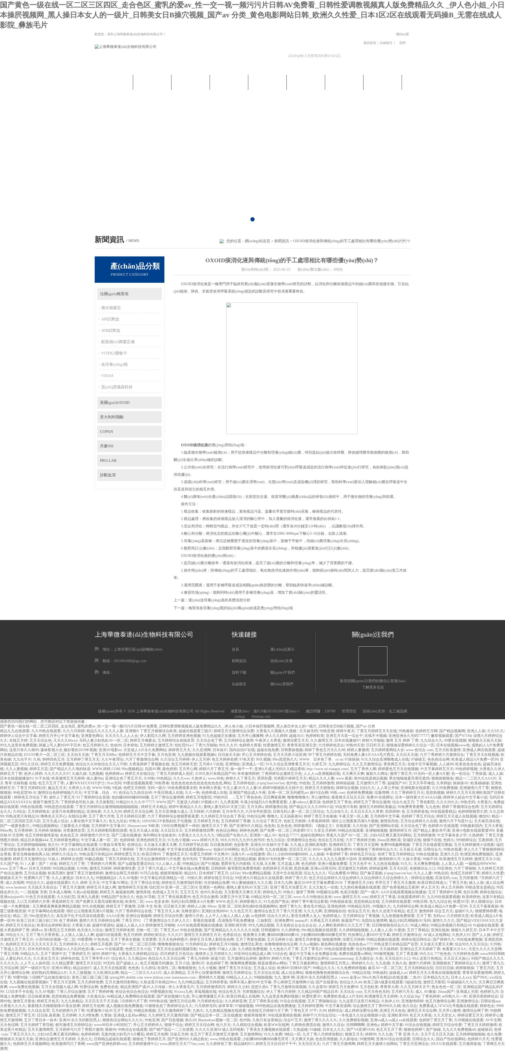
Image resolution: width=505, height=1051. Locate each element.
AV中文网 (493, 1020)
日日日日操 (444, 968)
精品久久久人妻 (321, 778)
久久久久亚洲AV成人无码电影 (219, 1030)
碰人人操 (476, 883)
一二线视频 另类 (33, 892)
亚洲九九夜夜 (88, 897)
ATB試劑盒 (110, 330)
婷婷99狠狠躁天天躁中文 (282, 788)
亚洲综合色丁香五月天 (123, 778)
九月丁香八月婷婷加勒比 (322, 1034)
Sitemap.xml (260, 716)
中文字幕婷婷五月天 (436, 769)
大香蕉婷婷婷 (318, 821)
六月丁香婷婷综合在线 (133, 911)
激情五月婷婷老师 (119, 930)
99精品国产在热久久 (117, 897)
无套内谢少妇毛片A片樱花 (122, 1034)
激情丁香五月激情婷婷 (84, 873)
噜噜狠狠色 (187, 968)
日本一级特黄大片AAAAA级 (418, 797)
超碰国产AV (397, 783)
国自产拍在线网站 (451, 1039)
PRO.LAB (108, 460)
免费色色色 (109, 987)
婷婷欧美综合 (155, 935)
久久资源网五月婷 (51, 849)
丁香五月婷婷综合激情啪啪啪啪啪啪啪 (107, 807)
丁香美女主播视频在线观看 (268, 1030)
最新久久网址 (377, 774)
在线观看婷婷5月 (411, 897)
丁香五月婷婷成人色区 (174, 774)
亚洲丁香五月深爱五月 (288, 887)
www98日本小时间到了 (112, 1025)
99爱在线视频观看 (138, 783)
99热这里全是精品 (479, 887)
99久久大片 (228, 745)
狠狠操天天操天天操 (484, 740)
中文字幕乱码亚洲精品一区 (162, 878)
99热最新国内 (471, 826)
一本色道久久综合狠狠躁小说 (362, 1015)
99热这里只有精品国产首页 (396, 944)
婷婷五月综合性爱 (168, 916)
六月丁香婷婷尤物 (360, 840)
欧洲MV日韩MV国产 (294, 968)
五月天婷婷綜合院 (418, 968)
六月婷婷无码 (205, 1006)
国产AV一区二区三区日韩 (135, 944)
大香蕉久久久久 (13, 1006)
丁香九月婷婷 (198, 958)
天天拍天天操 (78, 755)
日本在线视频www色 (453, 745)
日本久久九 (84, 878)
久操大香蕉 (411, 859)
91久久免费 (273, 1034)
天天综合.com (351, 992)
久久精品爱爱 (63, 963)
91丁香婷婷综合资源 (93, 797)
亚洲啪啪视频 (376, 830)
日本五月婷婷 (40, 868)
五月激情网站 (251, 1034)
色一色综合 (460, 774)
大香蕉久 (484, 802)
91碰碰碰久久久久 (462, 982)
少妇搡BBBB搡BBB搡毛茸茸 (323, 935)
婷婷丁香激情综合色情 (460, 807)
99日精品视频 (64, 868)
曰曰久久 (367, 788)
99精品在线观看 (350, 830)
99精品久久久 (324, 968)
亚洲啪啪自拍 (335, 911)
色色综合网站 (227, 830)
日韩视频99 (270, 930)
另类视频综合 (253, 992)
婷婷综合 (335, 1011)
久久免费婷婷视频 (351, 968)
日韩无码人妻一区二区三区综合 (298, 812)
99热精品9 (190, 864)
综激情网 (381, 793)
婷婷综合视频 (347, 788)
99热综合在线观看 (132, 1030)
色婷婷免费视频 (359, 793)
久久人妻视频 (17, 769)
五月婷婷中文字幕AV (108, 826)
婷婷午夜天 (345, 731)
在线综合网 (77, 816)
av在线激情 (256, 854)
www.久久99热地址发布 (313, 897)
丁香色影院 (425, 802)
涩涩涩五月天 (300, 849)
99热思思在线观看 (59, 807)
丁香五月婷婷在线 (119, 859)
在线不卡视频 (376, 736)
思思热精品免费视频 (68, 996)
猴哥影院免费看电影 (244, 868)
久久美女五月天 (46, 958)
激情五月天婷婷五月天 (202, 935)
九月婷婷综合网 (405, 906)
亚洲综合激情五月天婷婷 (55, 1039)
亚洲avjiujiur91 (12, 897)
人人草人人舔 (452, 864)
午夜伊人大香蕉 (268, 740)
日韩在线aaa (490, 1001)
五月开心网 (188, 769)
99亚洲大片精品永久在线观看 (259, 878)
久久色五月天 (241, 911)
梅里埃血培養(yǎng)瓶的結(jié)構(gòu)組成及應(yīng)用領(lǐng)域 (240, 608)
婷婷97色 (108, 954)
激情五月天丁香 (214, 826)
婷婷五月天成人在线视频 (456, 816)
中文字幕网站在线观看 (79, 845)
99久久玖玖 (29, 764)
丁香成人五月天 (13, 949)
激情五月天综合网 (422, 1011)
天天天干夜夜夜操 (483, 906)
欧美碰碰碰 (480, 783)
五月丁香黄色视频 (250, 939)
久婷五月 (319, 764)
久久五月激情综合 (367, 764)
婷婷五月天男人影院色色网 (212, 939)
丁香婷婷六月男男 (101, 864)
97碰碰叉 (418, 759)
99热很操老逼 (341, 902)
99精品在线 (361, 973)
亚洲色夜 (94, 812)
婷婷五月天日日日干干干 (276, 1044)
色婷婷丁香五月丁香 (435, 1020)
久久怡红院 (66, 897)
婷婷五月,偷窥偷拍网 (117, 892)
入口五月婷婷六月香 (33, 902)
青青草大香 (389, 987)
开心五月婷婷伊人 (148, 1025)
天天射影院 (104, 802)
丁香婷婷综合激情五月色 (281, 774)
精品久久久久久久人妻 (105, 731)
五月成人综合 (264, 968)
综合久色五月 (403, 802)
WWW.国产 (165, 802)
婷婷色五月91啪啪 (224, 944)
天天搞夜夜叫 (291, 816)
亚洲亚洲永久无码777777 (408, 736)
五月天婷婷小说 (280, 939)
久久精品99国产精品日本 (317, 992)
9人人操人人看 (168, 864)
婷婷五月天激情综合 (29, 859)
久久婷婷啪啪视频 (353, 930)
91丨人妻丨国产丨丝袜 (38, 864)
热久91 (53, 845)
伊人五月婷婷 (452, 887)
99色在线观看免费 (339, 949)
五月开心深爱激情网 (203, 973)
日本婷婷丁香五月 (213, 873)
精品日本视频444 (34, 840)
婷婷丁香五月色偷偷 (320, 816)
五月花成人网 (288, 864)
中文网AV (221, 854)
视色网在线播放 (333, 944)
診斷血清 (108, 475)
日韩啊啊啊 (355, 1025)
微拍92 (484, 816)
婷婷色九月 (272, 892)
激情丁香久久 (290, 906)
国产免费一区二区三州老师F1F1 (286, 830)
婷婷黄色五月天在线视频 (398, 769)
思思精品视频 (245, 859)
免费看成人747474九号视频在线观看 (448, 1006)
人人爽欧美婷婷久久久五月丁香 (344, 925)
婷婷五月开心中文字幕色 (59, 736)
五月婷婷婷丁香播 (235, 821)
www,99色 (216, 778)
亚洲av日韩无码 (323, 868)
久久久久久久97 (57, 774)
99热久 (288, 892)
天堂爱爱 (149, 939)
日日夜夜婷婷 (221, 845)
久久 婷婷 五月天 (86, 883)
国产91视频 (210, 864)
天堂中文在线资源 (287, 873)
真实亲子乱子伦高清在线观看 (80, 916)
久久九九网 (313, 911)
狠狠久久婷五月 (464, 930)
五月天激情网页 (40, 1030)
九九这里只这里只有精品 (359, 1001)
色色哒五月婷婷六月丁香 (268, 1011)
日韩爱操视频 (292, 750)
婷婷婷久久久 (362, 963)
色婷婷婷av (114, 774)
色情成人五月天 (165, 892)
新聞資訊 (152, 81)
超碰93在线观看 (109, 935)
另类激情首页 (74, 830)
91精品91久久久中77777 (135, 802)
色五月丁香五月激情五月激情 (214, 1034)
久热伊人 (198, 778)
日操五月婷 (179, 1034)
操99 (95, 954)
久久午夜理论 (112, 759)
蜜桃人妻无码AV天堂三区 (224, 807)
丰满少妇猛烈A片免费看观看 (263, 802)
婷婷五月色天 (48, 1001)
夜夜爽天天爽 (254, 935)
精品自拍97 (82, 968)
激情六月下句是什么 (455, 821)
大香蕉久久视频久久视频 (276, 731)
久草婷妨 (443, 783)
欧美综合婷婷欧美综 (53, 925)
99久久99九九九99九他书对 (242, 840)
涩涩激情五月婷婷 (352, 868)
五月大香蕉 (493, 826)
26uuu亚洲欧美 (389, 840)
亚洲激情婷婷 (412, 1001)
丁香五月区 (485, 968)
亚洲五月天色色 (392, 1011)
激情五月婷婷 (100, 868)
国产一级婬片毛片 (35, 968)
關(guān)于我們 (306, 81)
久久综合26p (410, 996)
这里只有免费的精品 (68, 812)
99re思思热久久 (284, 759)
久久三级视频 (80, 973)
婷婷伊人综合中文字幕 (18, 736)
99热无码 (467, 802)
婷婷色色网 (249, 830)
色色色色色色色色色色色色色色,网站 (201, 783)
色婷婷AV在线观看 (443, 826)
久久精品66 (137, 958)
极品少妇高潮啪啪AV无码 (410, 921)
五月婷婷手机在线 (193, 845)
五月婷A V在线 (211, 764)
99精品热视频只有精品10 (451, 925)
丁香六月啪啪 (206, 745)
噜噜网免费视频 (243, 963)
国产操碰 (433, 1030)
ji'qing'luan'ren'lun (270, 783)
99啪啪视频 (263, 977)
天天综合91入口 (397, 958)
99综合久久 (35, 883)
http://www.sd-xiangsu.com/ (328, 769)
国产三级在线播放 (126, 835)
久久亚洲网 (201, 750)
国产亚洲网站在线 (383, 826)
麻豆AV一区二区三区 (385, 968)
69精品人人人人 (239, 977)
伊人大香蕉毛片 (181, 987)
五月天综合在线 (266, 973)
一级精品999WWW (480, 864)
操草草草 (225, 1006)
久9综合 (19, 812)
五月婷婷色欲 (244, 783)
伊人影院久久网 (153, 736)
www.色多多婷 (157, 902)
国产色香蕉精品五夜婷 (400, 887)
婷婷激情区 (303, 826)
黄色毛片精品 (314, 906)
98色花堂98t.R (24, 793)
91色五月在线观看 (40, 897)
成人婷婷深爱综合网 (361, 1011)
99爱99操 (20, 977)
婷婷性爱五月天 (127, 854)
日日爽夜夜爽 (274, 797)
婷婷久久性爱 (493, 873)
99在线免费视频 (469, 939)
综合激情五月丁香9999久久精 (377, 1006)
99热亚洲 (327, 731)
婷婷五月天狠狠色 (319, 788)
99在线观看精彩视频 (284, 1015)
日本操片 (220, 750)
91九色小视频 (179, 840)
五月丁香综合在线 (145, 883)
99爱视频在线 (161, 992)
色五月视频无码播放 (156, 963)
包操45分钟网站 (226, 849)
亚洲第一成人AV (263, 835)
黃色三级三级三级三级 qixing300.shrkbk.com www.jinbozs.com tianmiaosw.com (134, 977)
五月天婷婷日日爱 (130, 816)
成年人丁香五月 (62, 797)
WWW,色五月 (227, 902)
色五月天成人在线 (144, 830)
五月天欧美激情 (448, 750)
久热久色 (399, 963)
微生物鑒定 (111, 308)
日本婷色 (130, 745)
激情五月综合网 (182, 1001)
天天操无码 (308, 731)
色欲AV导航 (145, 897)
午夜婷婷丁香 (337, 854)
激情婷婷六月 (389, 859)
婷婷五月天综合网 (138, 812)
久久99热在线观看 (46, 731)
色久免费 (494, 1034)
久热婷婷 (475, 835)
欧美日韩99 (151, 854)
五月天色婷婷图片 (173, 939)
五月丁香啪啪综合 (322, 1001)
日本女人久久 (333, 1030)
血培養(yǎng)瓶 (114, 364)
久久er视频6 (309, 944)
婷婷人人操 (196, 906)
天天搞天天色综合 (42, 887)
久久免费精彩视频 (353, 1020)
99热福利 (379, 973)
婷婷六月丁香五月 (214, 769)
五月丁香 (423, 916)
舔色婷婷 (169, 769)
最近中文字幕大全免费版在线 (313, 954)
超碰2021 (296, 736)
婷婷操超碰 (345, 783)
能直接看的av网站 (272, 963)
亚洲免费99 (284, 921)
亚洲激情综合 (468, 1001)
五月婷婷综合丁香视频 (361, 916)
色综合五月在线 (331, 840)
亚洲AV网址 (61, 968)
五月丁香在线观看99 (173, 897)
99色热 (304, 783)
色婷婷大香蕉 (250, 745)
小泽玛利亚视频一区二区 (55, 939)
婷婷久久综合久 (64, 854)
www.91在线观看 (109, 949)
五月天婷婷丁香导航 (36, 1025)
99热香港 (161, 783)
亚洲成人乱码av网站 (129, 1015)
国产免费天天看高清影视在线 (99, 902)
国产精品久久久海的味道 (70, 769)
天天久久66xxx (65, 740)
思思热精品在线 (367, 902)
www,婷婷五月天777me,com (182, 1044)
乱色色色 (284, 826)
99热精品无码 (358, 906)
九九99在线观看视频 (443, 897)
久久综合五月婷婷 (175, 759)
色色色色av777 (360, 944)
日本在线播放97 (347, 740)
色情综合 (134, 845)
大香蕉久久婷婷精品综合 (138, 954)
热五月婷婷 (132, 935)
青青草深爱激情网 (477, 973)
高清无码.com (446, 878)
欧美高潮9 (56, 873)
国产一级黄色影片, (15, 826)
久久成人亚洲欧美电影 (308, 845)
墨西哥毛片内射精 (235, 864)
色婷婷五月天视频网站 (31, 1044)
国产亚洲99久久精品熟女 (188, 1039)
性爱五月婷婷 (201, 854)
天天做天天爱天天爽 (436, 944)
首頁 (235, 649)
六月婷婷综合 (196, 944)
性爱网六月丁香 (37, 878)
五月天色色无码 (377, 992)
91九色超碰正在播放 (219, 736)
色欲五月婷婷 (295, 821)
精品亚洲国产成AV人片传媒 (143, 987)
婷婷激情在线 (276, 807)
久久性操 (359, 826)
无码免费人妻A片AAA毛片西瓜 (368, 755)
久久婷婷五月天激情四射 (168, 1015)
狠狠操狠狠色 (442, 778)
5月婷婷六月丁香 (133, 1001)
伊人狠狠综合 (482, 902)
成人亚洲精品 (174, 973)
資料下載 (267, 81)
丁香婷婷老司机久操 (77, 802)
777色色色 (442, 954)
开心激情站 (320, 797)
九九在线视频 (276, 849)
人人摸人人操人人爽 (77, 935)
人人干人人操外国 (35, 963)
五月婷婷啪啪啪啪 (31, 845)
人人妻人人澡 (381, 930)
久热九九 (84, 1039)
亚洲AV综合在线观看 (393, 1039)
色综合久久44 (351, 982)
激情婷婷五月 (400, 830)
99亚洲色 (444, 868)
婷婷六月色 (280, 958)
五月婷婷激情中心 (143, 1044)
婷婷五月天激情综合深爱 (234, 731)
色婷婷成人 (331, 916)
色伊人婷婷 (33, 774)
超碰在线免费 (268, 750)
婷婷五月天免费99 (343, 987)
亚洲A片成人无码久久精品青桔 (279, 769)
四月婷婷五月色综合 (176, 954)
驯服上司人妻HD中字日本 (60, 745)
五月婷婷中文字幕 (385, 816)
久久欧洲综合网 (106, 973)
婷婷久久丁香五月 (240, 778)
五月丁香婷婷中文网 (444, 892)
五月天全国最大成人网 (59, 987)
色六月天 (223, 1025)
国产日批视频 (172, 1020)
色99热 (244, 1020)
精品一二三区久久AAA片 (475, 778)
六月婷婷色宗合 (331, 745)
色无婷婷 (308, 864)
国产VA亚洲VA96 (360, 1030)
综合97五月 (293, 1020)
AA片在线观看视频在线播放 (403, 892)
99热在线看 (452, 849)
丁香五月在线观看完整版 (432, 845)
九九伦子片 (22, 759)
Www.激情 (207, 949)
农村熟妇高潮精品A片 (49, 973)
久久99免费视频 (445, 788)
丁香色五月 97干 (303, 1011)
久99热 (149, 778)
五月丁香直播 (407, 954)
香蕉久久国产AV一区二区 (347, 835)
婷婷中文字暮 (392, 1025)
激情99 (264, 958)
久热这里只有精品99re (158, 982)
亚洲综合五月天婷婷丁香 (420, 949)
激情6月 (197, 963)
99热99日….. (223, 797)
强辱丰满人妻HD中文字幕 (250, 982)
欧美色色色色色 (468, 764)
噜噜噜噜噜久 (298, 797)
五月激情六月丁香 (371, 783)
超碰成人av (398, 973)
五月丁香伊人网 (363, 769)
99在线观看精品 (443, 812)
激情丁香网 (305, 892)
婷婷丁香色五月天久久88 (325, 750)
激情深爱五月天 (296, 740)
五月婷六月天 (402, 992)
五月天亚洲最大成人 (171, 812)
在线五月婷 (18, 740)
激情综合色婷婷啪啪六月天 (60, 793)
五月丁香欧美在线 (263, 1001)
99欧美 (153, 826)
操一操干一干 (241, 769)
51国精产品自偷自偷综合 (49, 977)
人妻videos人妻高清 (304, 802)
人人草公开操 (388, 788)
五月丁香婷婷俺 (100, 992)
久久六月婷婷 (74, 731)
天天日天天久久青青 (366, 812)
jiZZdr (235, 873)
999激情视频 (383, 954)
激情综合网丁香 (475, 1011)
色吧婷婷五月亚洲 (277, 868)
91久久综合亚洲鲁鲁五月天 (288, 764)
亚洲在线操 (440, 930)
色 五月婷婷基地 (415, 812)
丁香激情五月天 (175, 854)
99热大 (134, 821)
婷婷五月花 (38, 769)
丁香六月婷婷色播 (150, 849)
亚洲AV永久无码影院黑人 (317, 977)
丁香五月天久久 (22, 1034)
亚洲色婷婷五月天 (151, 840)
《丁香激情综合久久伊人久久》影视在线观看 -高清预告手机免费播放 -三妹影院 (207, 921)
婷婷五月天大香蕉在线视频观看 (435, 973)
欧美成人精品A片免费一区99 (474, 759)
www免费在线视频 (24, 987)
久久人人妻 (422, 873)
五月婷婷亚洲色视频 (184, 736)
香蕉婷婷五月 (63, 902)
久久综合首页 (39, 1011)
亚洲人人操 (476, 731)
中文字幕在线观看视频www (189, 849)
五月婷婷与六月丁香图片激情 (79, 1030)
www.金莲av (350, 977)
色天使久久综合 (90, 930)
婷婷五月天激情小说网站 (377, 1044)
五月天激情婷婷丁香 (174, 1011)
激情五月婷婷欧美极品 (377, 807)
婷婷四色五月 (53, 759)
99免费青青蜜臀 (410, 807)
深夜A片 (238, 854)
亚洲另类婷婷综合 (483, 996)
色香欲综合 (232, 935)
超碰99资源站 (103, 925)
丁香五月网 (9, 954)
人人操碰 (316, 854)
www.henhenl (16, 887)
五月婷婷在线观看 (396, 902)
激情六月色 (194, 916)
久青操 (106, 1015)
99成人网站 (419, 925)
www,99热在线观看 (225, 1039)
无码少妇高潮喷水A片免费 (192, 902)
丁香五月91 (131, 921)
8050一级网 (322, 849)
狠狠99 (110, 1030)
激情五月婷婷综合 (237, 973)
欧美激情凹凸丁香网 (68, 1044)
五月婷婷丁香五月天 (82, 759)
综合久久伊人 (278, 916)
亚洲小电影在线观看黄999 (473, 830)
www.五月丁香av (13, 868)
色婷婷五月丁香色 (337, 802)
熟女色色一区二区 (446, 987)
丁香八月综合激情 (71, 992)
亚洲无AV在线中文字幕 (269, 845)
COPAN (106, 431)
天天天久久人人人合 (121, 736)
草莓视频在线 (205, 992)
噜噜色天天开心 (53, 816)
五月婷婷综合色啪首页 (176, 740)
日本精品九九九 (436, 977)
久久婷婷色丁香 (219, 1044)
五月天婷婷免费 (90, 982)
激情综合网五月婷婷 (121, 873)
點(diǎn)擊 (155, 294)
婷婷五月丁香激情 (120, 906)
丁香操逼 (479, 774)
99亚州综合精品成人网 (252, 954)
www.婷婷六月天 (205, 840)
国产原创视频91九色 (173, 996)
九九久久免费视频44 (459, 1030)
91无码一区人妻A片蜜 (432, 774)
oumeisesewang (341, 958)
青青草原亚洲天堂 (301, 745)
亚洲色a (372, 1025)
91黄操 (399, 930)
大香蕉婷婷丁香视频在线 (149, 764)
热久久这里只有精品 (388, 911)
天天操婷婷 (389, 949)
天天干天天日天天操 (437, 1034)
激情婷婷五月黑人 (335, 963)
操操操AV (461, 783)
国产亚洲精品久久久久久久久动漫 (231, 930)
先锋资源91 (190, 911)
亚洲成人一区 (253, 764)
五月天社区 (398, 868)
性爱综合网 (89, 987)
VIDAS (107, 376)
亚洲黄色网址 (92, 736)
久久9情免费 (88, 1015)
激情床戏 (143, 892)
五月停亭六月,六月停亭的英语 (246, 812)
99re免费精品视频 (256, 873)
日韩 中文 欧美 (149, 906)
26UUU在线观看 (444, 1044)
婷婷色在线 (70, 958)
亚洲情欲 (232, 764)
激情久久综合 (333, 1025)
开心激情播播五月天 (208, 996)
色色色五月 (69, 835)
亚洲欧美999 (397, 1015)
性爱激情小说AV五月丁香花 (109, 1011)
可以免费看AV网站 (343, 873)
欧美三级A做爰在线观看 (383, 982)
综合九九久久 (315, 873)
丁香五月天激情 (72, 887)
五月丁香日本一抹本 (40, 1020)
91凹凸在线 (149, 873)
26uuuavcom (136, 826)
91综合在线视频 (293, 1001)
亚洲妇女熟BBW (214, 911)
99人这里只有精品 (427, 958)
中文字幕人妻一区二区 (99, 840)
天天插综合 (364, 958)
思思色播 (301, 868)
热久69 (190, 1020)
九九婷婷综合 (339, 764)
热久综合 (409, 1006)
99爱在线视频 (455, 740)
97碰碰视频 (244, 1006)
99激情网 (367, 1039)
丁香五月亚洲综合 (414, 1044)
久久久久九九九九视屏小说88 (332, 859)
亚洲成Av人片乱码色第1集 (73, 949)
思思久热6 (259, 987)
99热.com (337, 793)
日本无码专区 (39, 949)
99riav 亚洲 (216, 906)
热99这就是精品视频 (370, 778)
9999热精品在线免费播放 (275, 1006)
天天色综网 (9, 1025)
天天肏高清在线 (487, 821)
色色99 (115, 745)
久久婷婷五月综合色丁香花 (223, 816)
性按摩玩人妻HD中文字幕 (369, 935)
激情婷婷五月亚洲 (132, 887)
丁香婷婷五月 (79, 954)
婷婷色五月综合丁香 (30, 797)
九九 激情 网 (284, 977)
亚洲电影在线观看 (415, 788)
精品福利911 (244, 1044)
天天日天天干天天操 (101, 1001)
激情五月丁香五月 (20, 1015)
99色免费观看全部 (182, 788)
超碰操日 (484, 1030)
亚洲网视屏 (367, 859)
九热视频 (95, 774)
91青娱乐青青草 (112, 845)
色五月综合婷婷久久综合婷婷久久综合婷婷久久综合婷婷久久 (359, 878)
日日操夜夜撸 (39, 996)
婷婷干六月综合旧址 (319, 1015)
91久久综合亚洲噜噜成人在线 (385, 759)
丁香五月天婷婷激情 (480, 1025)
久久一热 (192, 793)
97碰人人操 (227, 949)
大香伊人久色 (79, 788)
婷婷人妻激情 (358, 750)
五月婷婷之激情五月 (156, 745)
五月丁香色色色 (248, 797)
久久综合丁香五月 (267, 821)
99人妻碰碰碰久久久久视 (251, 883)
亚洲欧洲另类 (235, 925)
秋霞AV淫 (461, 902)
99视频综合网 (327, 892)
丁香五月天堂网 (365, 845)
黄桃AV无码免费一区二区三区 (282, 859)
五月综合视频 (35, 873)
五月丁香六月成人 (152, 868)
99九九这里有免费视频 (18, 745)
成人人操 (495, 774)
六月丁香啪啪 (465, 868)
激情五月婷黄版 (307, 939)
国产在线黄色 (327, 982)
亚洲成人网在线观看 (479, 750)
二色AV (415, 977)
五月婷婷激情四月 (210, 987)
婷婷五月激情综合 (406, 935)
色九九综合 (118, 821)
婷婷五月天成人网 (101, 887)
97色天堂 (246, 759)
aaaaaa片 (301, 921)
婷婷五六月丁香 (72, 864)
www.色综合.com (419, 750)
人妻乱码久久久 (18, 958)
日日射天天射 (174, 906)
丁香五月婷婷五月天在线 (376, 731)
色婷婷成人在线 (214, 793)
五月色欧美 (369, 987)
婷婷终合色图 (72, 859)
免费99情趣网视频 (395, 845)
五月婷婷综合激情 (238, 740)
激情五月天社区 (88, 963)
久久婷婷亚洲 (236, 1001)
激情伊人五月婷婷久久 (213, 954)
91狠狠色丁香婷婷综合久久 (375, 849)
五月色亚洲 (166, 755)
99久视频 (263, 759)
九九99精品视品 (191, 982)
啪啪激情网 (331, 939)
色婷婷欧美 (315, 736)
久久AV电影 (128, 878)
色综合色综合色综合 (131, 992)
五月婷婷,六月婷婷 (205, 812)
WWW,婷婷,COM (106, 769)
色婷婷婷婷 (90, 1034)
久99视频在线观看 (468, 1020)
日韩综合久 (432, 849)
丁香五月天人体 (166, 911)
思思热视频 (435, 793)
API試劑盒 (110, 319)
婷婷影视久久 (251, 902)
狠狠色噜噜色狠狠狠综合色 (327, 973)
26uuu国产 (446, 992)
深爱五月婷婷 (353, 939)
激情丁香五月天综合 (234, 968)
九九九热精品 (72, 1001)
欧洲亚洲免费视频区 (476, 854)
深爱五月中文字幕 (234, 897)
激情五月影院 (434, 982)
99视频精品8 (106, 878)
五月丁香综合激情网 (167, 797)
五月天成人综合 (55, 821)
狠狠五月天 (354, 1034)
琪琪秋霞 (264, 778)
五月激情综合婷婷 (242, 958)
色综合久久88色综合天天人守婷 (101, 764)
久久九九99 (112, 812)
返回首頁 (369, 43)
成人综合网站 (292, 973)
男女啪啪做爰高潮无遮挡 (409, 778)
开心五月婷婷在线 (256, 755)
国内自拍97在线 (242, 750)
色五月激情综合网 (440, 1001)
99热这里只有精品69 (95, 854)
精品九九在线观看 (14, 731)
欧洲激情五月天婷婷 (381, 996)
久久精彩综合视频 (247, 1025)
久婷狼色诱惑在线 (305, 1025)
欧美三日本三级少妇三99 (37, 921)
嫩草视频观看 (442, 736)
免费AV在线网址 (379, 797)
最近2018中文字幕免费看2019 (318, 883)
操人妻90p (95, 778)
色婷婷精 (127, 840)
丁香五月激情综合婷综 (310, 958)
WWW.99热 (101, 788)
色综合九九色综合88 (135, 793)
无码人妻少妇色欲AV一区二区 (103, 740)
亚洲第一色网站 (212, 887)
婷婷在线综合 (491, 892)
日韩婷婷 (218, 868)
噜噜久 (272, 816)
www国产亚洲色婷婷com (107, 1044)
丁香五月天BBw (104, 755)
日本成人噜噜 (60, 892)
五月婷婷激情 (323, 783)
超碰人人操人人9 (130, 925)
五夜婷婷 (485, 840)
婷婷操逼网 (378, 868)
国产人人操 (481, 935)
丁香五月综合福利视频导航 (175, 949)
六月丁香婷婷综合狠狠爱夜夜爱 (173, 816)
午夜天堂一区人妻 (353, 816)
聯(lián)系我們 (402, 38)
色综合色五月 (229, 992)
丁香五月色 (458, 883)
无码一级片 (156, 788)
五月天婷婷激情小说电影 (474, 845)
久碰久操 (79, 774)
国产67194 (463, 736)
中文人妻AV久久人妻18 (242, 788)
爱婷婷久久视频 (211, 977)
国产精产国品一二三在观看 (171, 1030)
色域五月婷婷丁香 (465, 873)
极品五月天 (57, 788)
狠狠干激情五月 (46, 802)
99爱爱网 (84, 939)
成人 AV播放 (425, 992)
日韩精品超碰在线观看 (112, 1039)
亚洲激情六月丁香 (474, 788)
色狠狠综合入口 (422, 868)
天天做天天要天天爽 (160, 845)
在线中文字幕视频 (422, 764)
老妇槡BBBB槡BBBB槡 (130, 797)
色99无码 (189, 859)
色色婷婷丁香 (217, 963)
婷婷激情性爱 (124, 868)
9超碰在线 (413, 982)
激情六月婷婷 (419, 963)
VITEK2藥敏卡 (114, 353)
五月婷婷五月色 (206, 821)
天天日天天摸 (407, 755)
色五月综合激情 (205, 897)
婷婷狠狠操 (465, 968)
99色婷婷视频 (466, 769)
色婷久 (448, 840)
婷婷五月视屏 (101, 944)
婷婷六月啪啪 (373, 740)
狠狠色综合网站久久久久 (122, 1020)
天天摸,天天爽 (263, 864)
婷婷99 (370, 1034)
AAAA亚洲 (115, 916)
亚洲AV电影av (110, 750)
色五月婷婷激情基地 (41, 835)
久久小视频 (207, 968)
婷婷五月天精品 (154, 807)
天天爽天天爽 (353, 774)
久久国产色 (9, 864)
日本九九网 (283, 883)
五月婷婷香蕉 (216, 982)
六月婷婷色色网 (465, 954)
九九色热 (432, 807)
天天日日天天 (171, 830)
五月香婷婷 (23, 830)
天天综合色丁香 (209, 740)
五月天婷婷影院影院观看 (107, 830)
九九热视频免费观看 (398, 916)
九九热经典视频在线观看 (360, 887)
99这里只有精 (346, 807)
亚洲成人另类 (467, 992)
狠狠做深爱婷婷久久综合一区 (410, 745)
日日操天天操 (229, 755)
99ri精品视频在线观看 (319, 930)
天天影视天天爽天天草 (242, 892)
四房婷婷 (392, 812)
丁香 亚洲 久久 (407, 1034)
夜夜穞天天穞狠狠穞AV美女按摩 (54, 1006)
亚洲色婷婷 (336, 906)
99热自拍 (441, 873)
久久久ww (181, 778)
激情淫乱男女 (251, 944)
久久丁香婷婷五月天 (407, 793)
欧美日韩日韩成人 (432, 883)
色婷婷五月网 (426, 731)
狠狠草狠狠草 (171, 873)
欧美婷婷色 (471, 897)
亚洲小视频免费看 (332, 864)
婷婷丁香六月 (296, 878)
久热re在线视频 (85, 892)
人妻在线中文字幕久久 (88, 821)
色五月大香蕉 (421, 1015)
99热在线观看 (31, 807)
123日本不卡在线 (19, 992)
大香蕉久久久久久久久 (196, 835)
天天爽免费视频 (426, 864)
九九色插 (382, 963)
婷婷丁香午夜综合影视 (309, 902)
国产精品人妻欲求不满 (431, 830)
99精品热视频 (145, 1011)
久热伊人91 (461, 935)
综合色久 (118, 958)
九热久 (198, 1011)
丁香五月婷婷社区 (31, 788)
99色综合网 (256, 816)
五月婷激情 (468, 878)
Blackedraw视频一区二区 (218, 1020)
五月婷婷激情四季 (199, 830)
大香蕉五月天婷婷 (324, 921)
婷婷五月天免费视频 (57, 764)
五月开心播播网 (250, 736)
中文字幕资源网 (338, 1006)
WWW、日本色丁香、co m (321, 759)
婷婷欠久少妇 (238, 987)
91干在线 (42, 778)
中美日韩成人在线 (168, 793)
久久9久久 (495, 731)
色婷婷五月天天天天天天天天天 (31, 944)
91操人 (53, 859)
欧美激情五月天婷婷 (68, 778)
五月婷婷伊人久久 (73, 944)
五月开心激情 (449, 1011)
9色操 (117, 788)
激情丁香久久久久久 (320, 1020)
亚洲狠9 (131, 731)
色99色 (291, 783)
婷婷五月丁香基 (383, 897)
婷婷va (36, 930)
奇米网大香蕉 (210, 788)
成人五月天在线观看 (109, 968)
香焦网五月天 (394, 764)
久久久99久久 (447, 802)
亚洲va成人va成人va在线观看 (393, 1020)
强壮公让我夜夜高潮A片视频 (354, 821)
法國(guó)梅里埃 (114, 294)
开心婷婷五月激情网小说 (293, 982)
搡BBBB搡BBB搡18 (282, 935)
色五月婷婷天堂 (184, 764)
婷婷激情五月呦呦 (160, 925)
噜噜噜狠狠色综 (170, 944)
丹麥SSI (106, 446)
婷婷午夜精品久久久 (185, 807)
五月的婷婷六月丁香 (68, 1011)
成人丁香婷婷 (123, 849)
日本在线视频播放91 (16, 778)
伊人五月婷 (200, 759)
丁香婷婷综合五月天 (215, 859)
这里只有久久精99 (24, 750)
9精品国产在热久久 (232, 835)
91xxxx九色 (183, 992)
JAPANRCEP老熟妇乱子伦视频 (166, 821)
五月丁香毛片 (311, 949)
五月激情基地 (470, 1044)
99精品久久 (29, 954)
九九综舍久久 (337, 812)
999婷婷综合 (466, 840)
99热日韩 (420, 902)
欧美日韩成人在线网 (243, 996)
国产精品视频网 (452, 731)
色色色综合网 (438, 759)
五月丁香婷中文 (53, 954)
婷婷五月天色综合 (20, 925)
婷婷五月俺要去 (143, 740)
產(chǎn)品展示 (190, 81)
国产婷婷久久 (444, 939)
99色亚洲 (152, 1020)
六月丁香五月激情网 (338, 1044)
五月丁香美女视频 (125, 939)
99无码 (108, 963)
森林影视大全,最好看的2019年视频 (69, 750)
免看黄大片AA (454, 949)
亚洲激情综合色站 (301, 840)
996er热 (6, 830)
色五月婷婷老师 (225, 759)
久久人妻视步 (63, 878)
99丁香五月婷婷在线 (324, 755)
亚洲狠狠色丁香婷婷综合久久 (456, 963)
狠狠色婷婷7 (414, 1030)
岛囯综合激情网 (374, 921)
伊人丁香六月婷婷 (281, 992)
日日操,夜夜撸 (48, 1015)
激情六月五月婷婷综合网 (99, 921)
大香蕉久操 (81, 925)
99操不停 (430, 859)
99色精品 (163, 778)
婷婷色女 (487, 1006)
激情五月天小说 (487, 859)
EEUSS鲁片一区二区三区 (44, 755)
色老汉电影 (349, 892)
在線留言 (386, 43)
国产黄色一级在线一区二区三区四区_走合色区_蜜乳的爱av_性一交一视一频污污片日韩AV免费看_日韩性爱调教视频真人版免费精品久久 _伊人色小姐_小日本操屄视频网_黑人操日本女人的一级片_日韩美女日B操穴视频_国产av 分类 (187, 726)
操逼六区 (218, 958)
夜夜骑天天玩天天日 (348, 797)
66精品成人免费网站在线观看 (131, 996)
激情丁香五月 (401, 774)
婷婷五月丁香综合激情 (372, 802)
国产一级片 (369, 892)
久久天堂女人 (444, 1015)
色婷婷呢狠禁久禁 (472, 812)
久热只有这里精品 (267, 1020)
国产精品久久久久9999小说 (311, 807)
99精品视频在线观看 (383, 939)
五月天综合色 (40, 740)
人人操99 (446, 764)
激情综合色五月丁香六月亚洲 (278, 911)
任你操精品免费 (217, 883)
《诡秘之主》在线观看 (332, 826)
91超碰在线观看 (486, 925)
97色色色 (101, 939)
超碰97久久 (464, 911)
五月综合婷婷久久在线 (418, 821)
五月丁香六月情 (101, 816)
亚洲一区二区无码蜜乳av (288, 793)
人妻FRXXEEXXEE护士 (85, 783)
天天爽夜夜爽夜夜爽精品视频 (56, 906)
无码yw (439, 916)
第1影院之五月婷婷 (59, 930)
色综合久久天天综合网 (166, 958)
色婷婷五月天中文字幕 (136, 755)
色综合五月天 (359, 911)
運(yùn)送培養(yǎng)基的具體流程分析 (219, 600)
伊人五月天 (430, 887)
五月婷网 (69, 1015)
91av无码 (114, 783)
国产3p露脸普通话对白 (136, 864)
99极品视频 (94, 859)
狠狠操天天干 (11, 878)
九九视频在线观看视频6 (196, 755)
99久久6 (426, 954)
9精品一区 (292, 1034)
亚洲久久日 (449, 854)
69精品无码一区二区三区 (271, 897)
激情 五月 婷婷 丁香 (402, 740)
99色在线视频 (191, 930)
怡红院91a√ (184, 745)
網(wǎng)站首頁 (113, 81)
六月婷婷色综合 (210, 1001)
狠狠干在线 (432, 840)
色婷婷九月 (489, 992)
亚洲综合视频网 (139, 916)
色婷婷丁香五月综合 (418, 816)
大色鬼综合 (96, 996)
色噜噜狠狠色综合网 (280, 944)
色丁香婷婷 (68, 921)
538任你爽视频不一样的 (180, 826)
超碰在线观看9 (58, 883)
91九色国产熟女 (276, 902)
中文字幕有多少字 (452, 835)
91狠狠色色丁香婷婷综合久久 (169, 1006)
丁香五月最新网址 (303, 963)
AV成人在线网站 (436, 935)
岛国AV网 (152, 769)
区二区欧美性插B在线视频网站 (252, 906)
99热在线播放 (427, 854)
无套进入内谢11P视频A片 (197, 802)
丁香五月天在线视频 (482, 755)
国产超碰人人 (127, 963)
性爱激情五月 (274, 745)
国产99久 (480, 977)
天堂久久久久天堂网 (485, 949)
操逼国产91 (350, 921)
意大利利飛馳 (112, 417)
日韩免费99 (342, 849)
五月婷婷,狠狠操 (47, 830)
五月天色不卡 (360, 864)
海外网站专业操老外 (159, 835)
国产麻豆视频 (371, 873)
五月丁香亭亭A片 (95, 958)
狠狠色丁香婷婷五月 (149, 1039)
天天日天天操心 (456, 958)
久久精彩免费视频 (252, 949)
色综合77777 (288, 835)
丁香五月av (169, 930)
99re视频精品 (132, 769)
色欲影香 (241, 845)
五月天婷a (255, 807)
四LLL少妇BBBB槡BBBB (287, 854)
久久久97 (175, 935)
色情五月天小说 (138, 949)
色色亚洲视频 (326, 1039)
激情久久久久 (443, 921)
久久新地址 (348, 1039)
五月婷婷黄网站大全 (387, 750)
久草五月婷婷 (325, 830)
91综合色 (279, 954)
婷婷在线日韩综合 (416, 939)
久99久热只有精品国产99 (215, 774)
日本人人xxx (461, 977)
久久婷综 (148, 968)
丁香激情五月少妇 (358, 883)
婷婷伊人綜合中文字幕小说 (465, 797)
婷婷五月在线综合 (139, 774)
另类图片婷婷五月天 (290, 778)
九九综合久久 (431, 740)
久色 (37, 759)
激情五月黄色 (24, 1001)
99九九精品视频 (261, 925)
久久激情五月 (321, 740)
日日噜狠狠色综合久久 (390, 925)
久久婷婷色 (290, 930)
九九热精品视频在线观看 (225, 1011)
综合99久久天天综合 (471, 944)
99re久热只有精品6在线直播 (384, 977)
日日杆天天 (375, 745)
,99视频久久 (381, 906)
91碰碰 (315, 1030)
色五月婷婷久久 (95, 745)
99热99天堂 (355, 745)
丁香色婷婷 (431, 996)
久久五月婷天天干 (415, 987)
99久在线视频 (93, 906)
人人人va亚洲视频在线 (322, 774)
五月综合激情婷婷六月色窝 (158, 859)
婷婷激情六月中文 (95, 835)
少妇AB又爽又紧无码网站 (390, 835)
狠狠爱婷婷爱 (486, 911)
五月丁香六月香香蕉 (42, 935)
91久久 (406, 864)
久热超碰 (300, 1030)
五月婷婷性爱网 (310, 1006)
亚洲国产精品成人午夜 (247, 793)
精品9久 (190, 873)
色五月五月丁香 (51, 783)
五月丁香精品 (418, 930)
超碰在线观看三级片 (195, 731)
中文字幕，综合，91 (100, 793)
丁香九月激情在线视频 (288, 987)
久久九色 (385, 1034)
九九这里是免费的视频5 (280, 996)
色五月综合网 (252, 849)
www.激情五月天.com (351, 897)
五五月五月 (189, 892)
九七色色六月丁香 (284, 949)
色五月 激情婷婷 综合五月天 (430, 911)
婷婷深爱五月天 (470, 1015)
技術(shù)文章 (229, 81)
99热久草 (194, 878)
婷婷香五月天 (179, 750)
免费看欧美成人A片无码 (343, 996)
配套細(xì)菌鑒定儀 (118, 342)
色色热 (269, 826)
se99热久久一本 (454, 996)
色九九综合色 (440, 902)
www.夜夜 (344, 778)
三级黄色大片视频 (74, 826)
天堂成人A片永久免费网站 (144, 750)
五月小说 (182, 963)
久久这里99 (317, 987)
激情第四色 (389, 821)
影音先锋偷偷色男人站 (31, 854)
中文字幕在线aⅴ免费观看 (189, 868)
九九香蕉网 (229, 802)
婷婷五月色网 (93, 1006)
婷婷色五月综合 (363, 854)
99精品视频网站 (45, 826)
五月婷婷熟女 (39, 812)
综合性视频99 (367, 949)
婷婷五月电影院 (198, 797)
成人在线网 (15, 883)
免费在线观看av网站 (355, 954)
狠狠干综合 (173, 1025)
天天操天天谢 (410, 849)
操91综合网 (319, 793)
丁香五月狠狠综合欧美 (158, 731)
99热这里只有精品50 (22, 816)
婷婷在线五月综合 (218, 878)
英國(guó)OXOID (115, 402)
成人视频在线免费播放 (124, 1006)
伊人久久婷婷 (276, 736)
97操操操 (352, 759)
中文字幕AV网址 (115, 883)
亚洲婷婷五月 (340, 845)
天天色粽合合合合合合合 (296, 925)
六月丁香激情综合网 (141, 759)
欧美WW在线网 (276, 1025)
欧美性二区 (134, 902)
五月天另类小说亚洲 (289, 755)
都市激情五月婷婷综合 (73, 1025)
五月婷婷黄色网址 (64, 840)
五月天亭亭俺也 (422, 783)
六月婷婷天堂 (458, 916)
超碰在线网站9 (312, 835)
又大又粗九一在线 (323, 887)
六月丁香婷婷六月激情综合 (442, 755)
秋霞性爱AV (311, 996)
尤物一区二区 (147, 930)
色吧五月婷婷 (134, 788)
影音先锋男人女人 (306, 916)
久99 (322, 1011)
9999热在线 (158, 1001)
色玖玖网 (470, 892)
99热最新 (406, 731)
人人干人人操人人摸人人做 (227, 916)
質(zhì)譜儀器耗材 (117, 387)
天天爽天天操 (302, 1039)
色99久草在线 (211, 892)
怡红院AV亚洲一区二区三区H (173, 887)
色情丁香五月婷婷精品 (395, 854)
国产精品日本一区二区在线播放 (216, 1015)
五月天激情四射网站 (121, 982)
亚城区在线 (412, 840)
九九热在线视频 (386, 864)
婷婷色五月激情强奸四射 (181, 883)
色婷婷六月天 (478, 1039)
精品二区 (20, 916)
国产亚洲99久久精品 (245, 826)
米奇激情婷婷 (248, 774)
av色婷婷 (258, 916)
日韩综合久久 (423, 1039)
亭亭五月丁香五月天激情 (395, 883)
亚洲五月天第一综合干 (344, 736)
